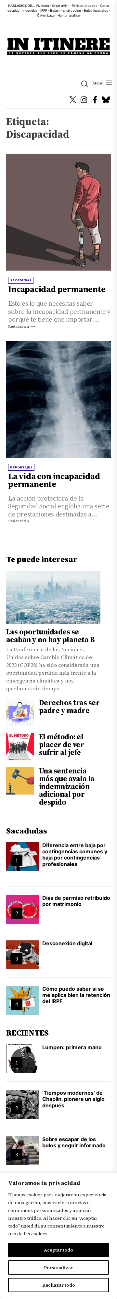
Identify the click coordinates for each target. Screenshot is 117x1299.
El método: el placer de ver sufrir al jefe (61, 745)
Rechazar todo (58, 1285)
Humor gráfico (69, 15)
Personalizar (58, 1267)
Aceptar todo (58, 1250)
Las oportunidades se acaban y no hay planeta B (50, 636)
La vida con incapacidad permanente (54, 480)
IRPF (43, 10)
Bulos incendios (96, 10)
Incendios (29, 10)
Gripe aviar (60, 5)
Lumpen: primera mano (72, 1047)
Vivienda (42, 5)
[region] (58, 1235)
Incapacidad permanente (57, 289)
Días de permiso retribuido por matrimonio (76, 901)
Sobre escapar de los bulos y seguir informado (74, 1142)
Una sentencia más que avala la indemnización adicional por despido (67, 786)
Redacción (18, 326)
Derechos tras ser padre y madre (69, 706)
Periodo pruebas (84, 5)
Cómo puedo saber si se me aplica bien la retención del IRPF (76, 995)
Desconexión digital (67, 943)
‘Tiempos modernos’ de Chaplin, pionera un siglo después (73, 1098)
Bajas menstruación (65, 10)
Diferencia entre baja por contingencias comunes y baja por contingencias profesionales (74, 854)
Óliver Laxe (46, 15)
